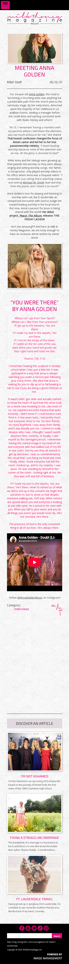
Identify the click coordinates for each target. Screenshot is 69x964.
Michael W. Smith (33, 182)
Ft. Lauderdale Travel (34, 899)
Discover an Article (34, 723)
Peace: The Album (31, 215)
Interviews (21, 609)
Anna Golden (36, 94)
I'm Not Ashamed (34, 776)
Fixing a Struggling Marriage (34, 838)
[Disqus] (34, 661)
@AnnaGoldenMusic (29, 597)
